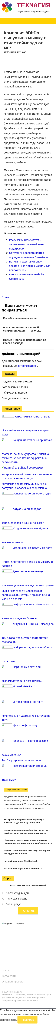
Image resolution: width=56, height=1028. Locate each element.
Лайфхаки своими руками (16, 790)
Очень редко (13, 904)
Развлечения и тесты (15, 387)
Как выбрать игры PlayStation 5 (20, 861)
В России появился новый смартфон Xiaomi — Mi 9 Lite (22, 329)
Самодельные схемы (15, 398)
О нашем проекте (12, 981)
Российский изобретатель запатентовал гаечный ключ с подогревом (27, 244)
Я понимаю (27, 1019)
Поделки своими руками (17, 381)
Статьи (6, 297)
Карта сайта (9, 976)
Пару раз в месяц (16, 898)
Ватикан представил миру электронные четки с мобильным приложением (29, 266)
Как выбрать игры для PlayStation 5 (23, 868)
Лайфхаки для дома (14, 392)
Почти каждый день (18, 893)
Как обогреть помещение (20, 318)
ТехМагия (33, 5)
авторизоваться (27, 365)
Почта (5, 970)
